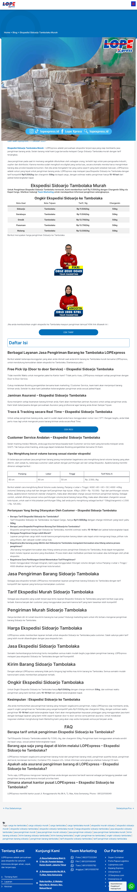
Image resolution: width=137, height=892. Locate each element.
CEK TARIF (68, 332)
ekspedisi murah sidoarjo (103, 825)
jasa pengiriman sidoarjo (80, 832)
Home (7, 32)
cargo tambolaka (58, 825)
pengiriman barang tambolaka (44, 838)
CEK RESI (68, 429)
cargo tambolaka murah (78, 825)
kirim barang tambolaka (62, 835)
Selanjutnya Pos (125, 808)
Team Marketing (46, 192)
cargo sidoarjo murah (38, 825)
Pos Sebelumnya (12, 808)
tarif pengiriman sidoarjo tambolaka (110, 838)
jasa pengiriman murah (25, 832)
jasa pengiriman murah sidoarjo (52, 832)
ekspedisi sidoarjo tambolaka (24, 829)
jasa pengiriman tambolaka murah (109, 832)
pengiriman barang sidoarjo (16, 838)
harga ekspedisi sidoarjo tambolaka (92, 829)
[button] (133, 3)
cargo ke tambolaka (17, 825)
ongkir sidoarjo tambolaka (119, 835)
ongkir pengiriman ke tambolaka (90, 835)
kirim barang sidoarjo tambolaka (34, 835)
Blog (15, 32)
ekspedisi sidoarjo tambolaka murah (57, 829)
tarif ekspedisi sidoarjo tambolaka (76, 838)
